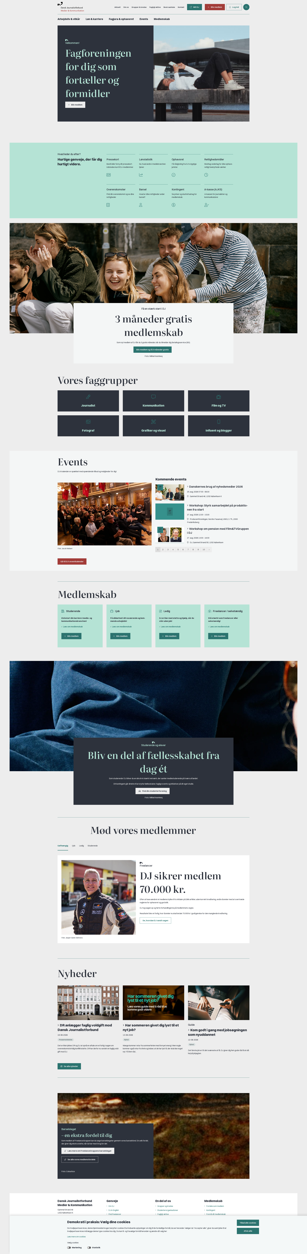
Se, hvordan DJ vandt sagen (155, 920)
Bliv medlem (76, 105)
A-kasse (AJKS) (213, 189)
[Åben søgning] (246, 7)
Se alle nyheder (71, 1066)
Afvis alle (248, 1231)
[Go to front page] (85, 7)
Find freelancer (114, 1214)
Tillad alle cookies (248, 1223)
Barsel (143, 189)
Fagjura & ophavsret (121, 19)
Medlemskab (162, 19)
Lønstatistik (146, 159)
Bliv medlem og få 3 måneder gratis (152, 349)
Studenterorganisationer (167, 1210)
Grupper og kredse (165, 1206)
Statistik (96, 1247)
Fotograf (88, 430)
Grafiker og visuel (153, 430)
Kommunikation (153, 405)
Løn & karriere (94, 19)
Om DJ (111, 1206)
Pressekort (112, 159)
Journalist (88, 405)
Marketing (77, 1247)
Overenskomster (116, 189)
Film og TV (219, 405)
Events (144, 19)
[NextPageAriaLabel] (209, 549)
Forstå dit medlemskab (216, 1214)
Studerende (93, 845)
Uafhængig (63, 845)
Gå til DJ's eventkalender (72, 561)
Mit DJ (196, 7)
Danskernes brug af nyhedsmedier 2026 (216, 486)
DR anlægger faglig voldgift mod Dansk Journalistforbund (85, 1027)
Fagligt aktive (163, 1214)
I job (73, 845)
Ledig (81, 845)
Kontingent (178, 189)
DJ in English (113, 1210)
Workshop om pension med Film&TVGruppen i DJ (218, 531)
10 (204, 549)
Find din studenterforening (154, 791)
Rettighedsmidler (214, 159)
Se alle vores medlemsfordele (81, 1159)
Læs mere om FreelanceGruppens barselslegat (89, 1151)
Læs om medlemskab (73, 626)
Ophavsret (178, 159)
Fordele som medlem (215, 1206)
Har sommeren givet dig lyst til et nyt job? (151, 1027)
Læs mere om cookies (76, 1236)
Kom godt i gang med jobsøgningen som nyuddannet (217, 1032)
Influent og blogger (219, 430)
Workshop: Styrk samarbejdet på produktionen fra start (217, 507)
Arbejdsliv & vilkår (69, 19)
